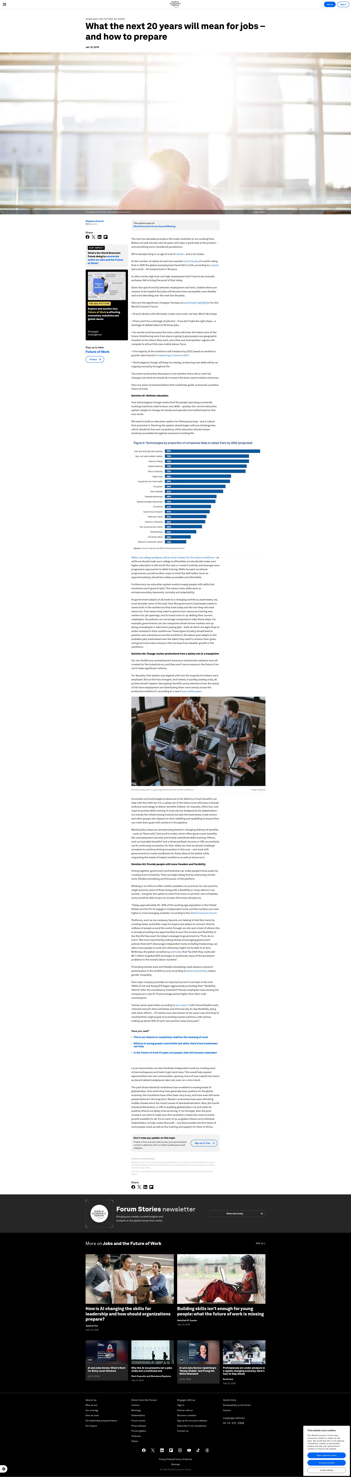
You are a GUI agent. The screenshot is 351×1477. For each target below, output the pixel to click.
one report (182, 1005)
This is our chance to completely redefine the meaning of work (171, 1037)
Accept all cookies (326, 1463)
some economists (197, 970)
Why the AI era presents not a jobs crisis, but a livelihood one (151, 1369)
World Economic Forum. (203, 913)
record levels (190, 261)
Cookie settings (326, 1470)
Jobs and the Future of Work (105, 19)
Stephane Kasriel (95, 221)
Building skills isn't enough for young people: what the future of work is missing (220, 1311)
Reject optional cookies (327, 1455)
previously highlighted (197, 302)
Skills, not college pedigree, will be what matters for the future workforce (172, 557)
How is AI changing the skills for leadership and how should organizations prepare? (128, 1314)
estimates (176, 951)
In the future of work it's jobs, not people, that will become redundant (175, 1052)
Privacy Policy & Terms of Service (175, 1459)
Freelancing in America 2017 (172, 355)
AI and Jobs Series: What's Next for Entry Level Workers (106, 1369)
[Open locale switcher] (3, 1468)
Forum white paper (190, 691)
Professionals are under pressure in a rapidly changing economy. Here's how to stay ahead (244, 1370)
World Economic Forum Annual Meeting (154, 226)
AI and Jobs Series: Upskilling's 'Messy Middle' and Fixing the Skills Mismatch (197, 1370)
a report (214, 265)
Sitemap (175, 1464)
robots (179, 254)
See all (260, 1243)
